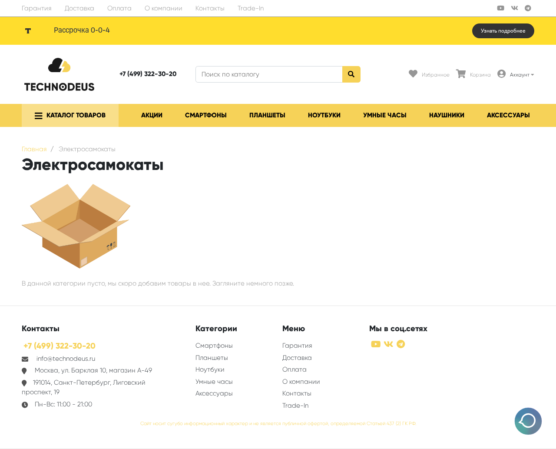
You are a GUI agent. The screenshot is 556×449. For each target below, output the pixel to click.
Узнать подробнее (503, 31)
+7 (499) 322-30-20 (147, 74)
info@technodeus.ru (65, 359)
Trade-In (251, 8)
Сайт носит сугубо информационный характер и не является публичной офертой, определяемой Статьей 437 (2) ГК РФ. (278, 423)
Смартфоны (206, 115)
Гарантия (37, 8)
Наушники (446, 115)
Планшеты (267, 115)
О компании (163, 8)
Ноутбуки (324, 115)
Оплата (119, 8)
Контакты (210, 8)
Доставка (79, 8)
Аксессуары (508, 115)
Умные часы (385, 115)
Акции (151, 115)
